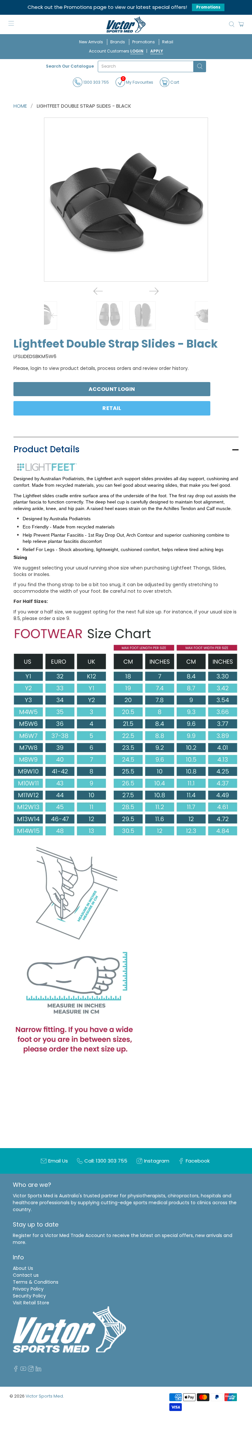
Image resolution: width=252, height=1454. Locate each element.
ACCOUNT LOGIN (112, 389)
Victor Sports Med (44, 1396)
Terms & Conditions (35, 1282)
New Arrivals (91, 42)
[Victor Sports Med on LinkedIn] (38, 1370)
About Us (23, 1268)
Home (20, 105)
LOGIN (136, 51)
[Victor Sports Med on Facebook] (16, 1370)
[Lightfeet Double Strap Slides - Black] (126, 199)
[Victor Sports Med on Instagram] (31, 1370)
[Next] (154, 291)
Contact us (26, 1275)
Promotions (208, 7)
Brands (117, 42)
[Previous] (98, 291)
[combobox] (146, 66)
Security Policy (29, 1296)
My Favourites (137, 81)
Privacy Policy (28, 1289)
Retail (167, 42)
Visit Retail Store (31, 1302)
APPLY (156, 51)
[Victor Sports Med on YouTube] (23, 1370)
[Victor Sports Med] (126, 24)
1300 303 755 (95, 82)
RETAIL (111, 408)
